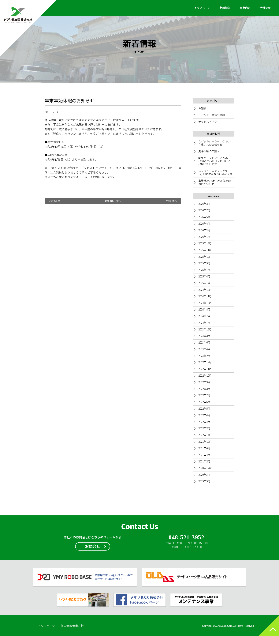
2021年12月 (205, 441)
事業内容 (245, 7)
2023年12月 (205, 329)
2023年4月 (204, 349)
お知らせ (203, 108)
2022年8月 (204, 389)
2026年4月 (204, 223)
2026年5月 (204, 217)
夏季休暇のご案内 (209, 151)
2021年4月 (204, 455)
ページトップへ (268, 625)
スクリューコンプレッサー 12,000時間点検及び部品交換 (215, 172)
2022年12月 (205, 362)
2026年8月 (204, 203)
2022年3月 (204, 422)
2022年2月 (204, 428)
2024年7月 (204, 316)
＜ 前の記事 (54, 201)
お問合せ (92, 546)
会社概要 (265, 7)
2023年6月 (204, 342)
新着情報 (225, 7)
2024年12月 (205, 290)
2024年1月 (204, 323)
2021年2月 (204, 461)
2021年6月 (204, 448)
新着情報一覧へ (113, 201)
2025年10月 (205, 256)
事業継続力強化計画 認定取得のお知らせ (214, 182)
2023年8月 (204, 336)
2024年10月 (205, 303)
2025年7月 (204, 270)
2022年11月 (205, 369)
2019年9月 (204, 481)
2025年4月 (204, 276)
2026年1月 (204, 237)
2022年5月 (204, 408)
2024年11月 (205, 296)
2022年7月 (204, 395)
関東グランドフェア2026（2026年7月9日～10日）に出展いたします (214, 161)
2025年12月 (205, 243)
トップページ (202, 7)
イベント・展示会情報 (211, 115)
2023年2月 (204, 356)
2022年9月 (204, 382)
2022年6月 (204, 402)
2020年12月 (205, 468)
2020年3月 (204, 474)
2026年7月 (204, 210)
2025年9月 (204, 263)
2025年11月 (205, 250)
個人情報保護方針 (72, 626)
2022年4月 (204, 415)
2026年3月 (204, 230)
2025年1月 (204, 283)
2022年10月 (205, 375)
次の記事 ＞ (171, 201)
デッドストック (207, 121)
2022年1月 (204, 435)
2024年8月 (204, 309)
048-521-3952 (186, 537)
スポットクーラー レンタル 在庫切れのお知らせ (214, 142)
